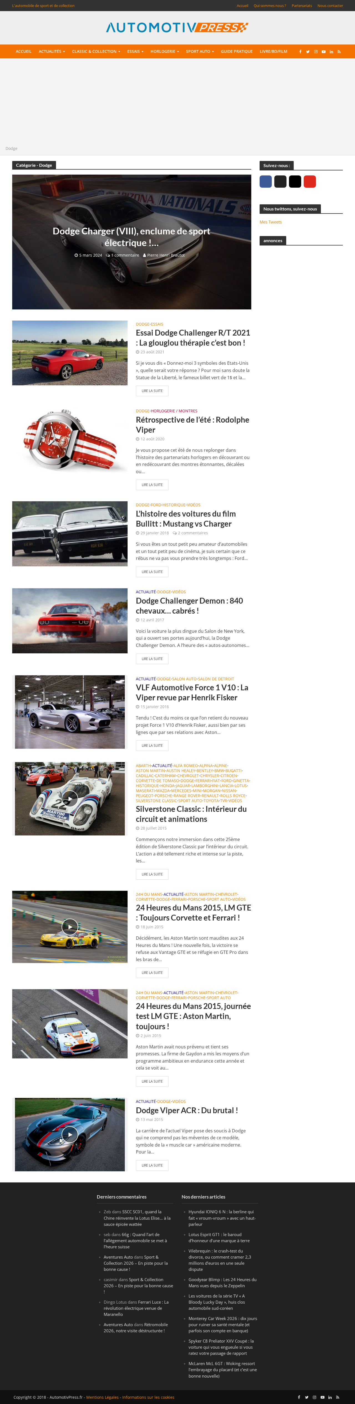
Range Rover (187, 796)
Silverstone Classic (156, 801)
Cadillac (145, 776)
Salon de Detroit (216, 679)
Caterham (165, 776)
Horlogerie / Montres (174, 411)
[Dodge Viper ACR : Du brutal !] (70, 1134)
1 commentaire (125, 255)
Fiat (216, 781)
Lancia (226, 786)
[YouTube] (310, 181)
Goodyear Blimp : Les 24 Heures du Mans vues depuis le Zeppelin (223, 1282)
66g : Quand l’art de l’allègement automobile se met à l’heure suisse (135, 1240)
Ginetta (241, 781)
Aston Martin (150, 771)
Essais (133, 51)
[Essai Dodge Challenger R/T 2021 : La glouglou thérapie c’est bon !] (70, 352)
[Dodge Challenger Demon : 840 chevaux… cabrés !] (70, 620)
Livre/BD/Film (273, 51)
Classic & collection (94, 51)
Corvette (145, 781)
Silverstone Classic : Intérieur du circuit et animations (191, 813)
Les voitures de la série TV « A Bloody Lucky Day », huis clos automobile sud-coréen (217, 1302)
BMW (219, 771)
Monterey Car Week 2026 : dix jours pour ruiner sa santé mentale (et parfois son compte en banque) (223, 1324)
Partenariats (302, 5)
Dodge (142, 324)
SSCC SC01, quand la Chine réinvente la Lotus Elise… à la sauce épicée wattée (137, 1218)
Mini (197, 791)
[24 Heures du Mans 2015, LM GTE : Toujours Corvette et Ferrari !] (70, 926)
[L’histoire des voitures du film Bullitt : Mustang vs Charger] (70, 533)
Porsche (163, 796)
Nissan (229, 791)
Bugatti (233, 771)
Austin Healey (180, 771)
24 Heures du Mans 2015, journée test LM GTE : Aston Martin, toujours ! (193, 1016)
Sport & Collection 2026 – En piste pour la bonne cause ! (136, 1263)
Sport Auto (190, 801)
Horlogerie (163, 51)
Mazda (163, 791)
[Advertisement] (177, 103)
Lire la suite (152, 390)
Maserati (145, 791)
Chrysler (209, 776)
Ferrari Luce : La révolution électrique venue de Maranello (136, 1308)
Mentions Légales (102, 1397)
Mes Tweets (271, 222)
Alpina (206, 766)
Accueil (242, 5)
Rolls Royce (232, 796)
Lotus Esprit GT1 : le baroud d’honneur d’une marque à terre (219, 1237)
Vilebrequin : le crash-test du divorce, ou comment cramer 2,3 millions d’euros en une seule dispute (220, 1260)
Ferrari (203, 781)
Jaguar (183, 786)
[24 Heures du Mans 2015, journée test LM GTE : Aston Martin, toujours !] (70, 1023)
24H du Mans (149, 894)
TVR (223, 801)
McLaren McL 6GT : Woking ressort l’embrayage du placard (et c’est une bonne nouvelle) (223, 1370)
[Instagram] (295, 181)
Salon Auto (184, 679)
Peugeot (144, 796)
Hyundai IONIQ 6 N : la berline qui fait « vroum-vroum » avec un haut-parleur (222, 1218)
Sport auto (198, 51)
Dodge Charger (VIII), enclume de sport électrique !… (132, 236)
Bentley (205, 771)
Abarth (143, 766)
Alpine (220, 766)
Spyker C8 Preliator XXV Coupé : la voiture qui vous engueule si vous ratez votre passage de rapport (221, 1347)
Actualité (146, 592)
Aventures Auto (118, 1257)
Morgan (211, 791)
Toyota (211, 801)
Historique (174, 505)
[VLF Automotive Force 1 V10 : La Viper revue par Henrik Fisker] (70, 711)
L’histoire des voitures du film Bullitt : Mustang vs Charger (186, 518)
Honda (167, 786)
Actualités (50, 51)
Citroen (228, 776)
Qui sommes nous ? (270, 5)
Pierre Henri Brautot (166, 255)
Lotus (241, 786)
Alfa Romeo (186, 766)
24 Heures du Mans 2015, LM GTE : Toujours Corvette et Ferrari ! (193, 912)
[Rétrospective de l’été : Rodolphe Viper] (70, 439)
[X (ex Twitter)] (280, 181)
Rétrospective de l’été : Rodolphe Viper (192, 424)
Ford (156, 505)
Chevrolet (188, 776)
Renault (210, 796)
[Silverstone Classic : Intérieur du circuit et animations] (70, 798)
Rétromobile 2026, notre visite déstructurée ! (136, 1327)
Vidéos (194, 505)
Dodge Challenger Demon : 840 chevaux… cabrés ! (189, 605)
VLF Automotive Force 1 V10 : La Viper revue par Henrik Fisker (192, 692)
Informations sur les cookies (148, 1397)
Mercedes (181, 791)
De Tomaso (167, 781)
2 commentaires (193, 532)
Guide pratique (237, 51)
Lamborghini (204, 786)
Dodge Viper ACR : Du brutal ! (187, 1110)
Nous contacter (330, 5)
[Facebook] (266, 181)
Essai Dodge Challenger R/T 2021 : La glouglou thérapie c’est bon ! (193, 337)
